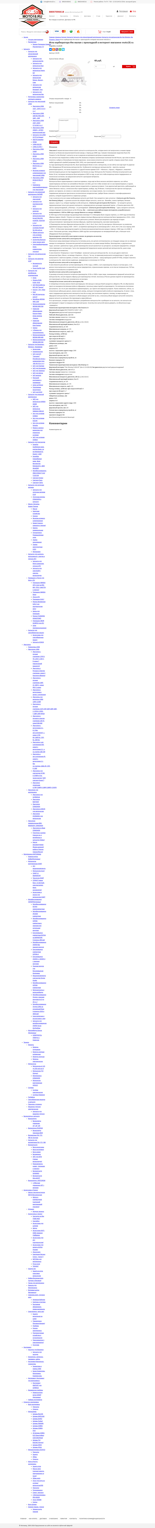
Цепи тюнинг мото (39, 242)
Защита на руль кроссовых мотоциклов (38, 1273)
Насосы (35, 516)
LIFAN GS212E (37, 144)
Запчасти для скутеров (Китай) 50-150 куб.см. (38, 228)
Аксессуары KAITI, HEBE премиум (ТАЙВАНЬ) (39, 1233)
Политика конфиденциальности (92, 1519)
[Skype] (63, 49)
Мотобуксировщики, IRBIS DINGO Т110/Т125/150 (40, 473)
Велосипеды (32, 1119)
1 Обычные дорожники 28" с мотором (38, 1185)
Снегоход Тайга (38, 483)
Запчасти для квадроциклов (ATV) (38, 204)
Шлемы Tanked (38, 1421)
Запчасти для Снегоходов (36, 442)
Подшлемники (38, 1490)
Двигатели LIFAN (33, 649)
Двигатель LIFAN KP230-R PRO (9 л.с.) (38, 180)
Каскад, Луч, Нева (39, 290)
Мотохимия (37, 552)
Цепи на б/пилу (38, 385)
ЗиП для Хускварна (39, 368)
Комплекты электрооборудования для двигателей (40, 187)
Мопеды (31, 1045)
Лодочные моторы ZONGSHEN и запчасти (39, 499)
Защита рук (32, 1269)
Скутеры (31, 1088)
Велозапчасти (32, 1145)
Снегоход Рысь (37, 480)
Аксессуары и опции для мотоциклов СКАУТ (39, 895)
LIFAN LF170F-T (37, 147)
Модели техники (38, 1211)
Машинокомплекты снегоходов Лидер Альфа (39, 978)
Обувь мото (36, 1478)
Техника (26, 1042)
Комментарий (53, 131)
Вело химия (37, 1152)
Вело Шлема (32, 1504)
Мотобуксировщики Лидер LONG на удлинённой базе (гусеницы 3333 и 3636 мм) (39, 1009)
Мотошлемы (32, 1412)
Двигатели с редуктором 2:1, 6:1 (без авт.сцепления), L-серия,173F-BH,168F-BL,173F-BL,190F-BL (39, 733)
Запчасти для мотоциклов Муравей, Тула (38, 87)
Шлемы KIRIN (37, 1445)
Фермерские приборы (35, 1390)
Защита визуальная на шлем (37, 1316)
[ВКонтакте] (50, 49)
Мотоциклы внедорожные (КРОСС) (37, 1083)
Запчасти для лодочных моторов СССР (39, 492)
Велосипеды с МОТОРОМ (36, 1180)
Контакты (132, 16)
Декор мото (36, 1252)
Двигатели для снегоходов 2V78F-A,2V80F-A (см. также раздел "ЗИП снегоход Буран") (39, 775)
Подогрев (36, 1345)
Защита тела (37, 1466)
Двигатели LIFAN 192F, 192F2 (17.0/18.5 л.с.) (38, 123)
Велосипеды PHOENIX (35, 1128)
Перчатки (36, 1407)
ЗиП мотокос (37, 375)
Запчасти (27, 49)
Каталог (52, 16)
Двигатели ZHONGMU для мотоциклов (38, 816)
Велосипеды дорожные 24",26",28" (37, 1123)
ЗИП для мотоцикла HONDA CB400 (39, 401)
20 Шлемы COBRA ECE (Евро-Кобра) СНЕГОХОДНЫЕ (38, 1435)
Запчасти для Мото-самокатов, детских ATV (38, 563)
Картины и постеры (39, 1302)
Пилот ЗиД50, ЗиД (39, 268)
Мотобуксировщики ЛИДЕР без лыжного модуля (39, 945)
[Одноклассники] (53, 49)
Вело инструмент (38, 1150)
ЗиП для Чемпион (39, 371)
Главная (23, 1519)
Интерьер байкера (39, 1300)
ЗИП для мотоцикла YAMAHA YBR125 (38, 409)
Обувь (35, 1457)
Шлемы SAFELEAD (38, 1416)
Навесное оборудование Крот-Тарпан (37, 323)
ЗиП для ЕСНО (37, 392)
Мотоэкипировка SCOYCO (36, 1450)
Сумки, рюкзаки (38, 1493)
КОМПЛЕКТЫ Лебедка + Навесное (37, 1037)
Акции (26, 37)
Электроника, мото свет (36, 1311)
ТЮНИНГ (36, 1266)
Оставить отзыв (114, 108)
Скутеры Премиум (39, 1095)
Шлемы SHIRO (37, 1419)
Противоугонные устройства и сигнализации (38, 1335)
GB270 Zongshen (38, 140)
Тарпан (35, 328)
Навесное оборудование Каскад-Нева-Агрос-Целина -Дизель (37, 313)
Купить (128, 66)
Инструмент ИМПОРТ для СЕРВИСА (37, 1385)
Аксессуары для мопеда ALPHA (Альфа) (38, 1247)
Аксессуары (37, 349)
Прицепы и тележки (35, 1104)
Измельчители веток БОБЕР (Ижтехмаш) (38, 1395)
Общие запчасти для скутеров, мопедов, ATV (38, 235)
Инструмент (27, 1347)
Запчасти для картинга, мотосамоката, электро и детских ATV (36, 556)
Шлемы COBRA (38, 1426)
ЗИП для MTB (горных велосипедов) (37, 1159)
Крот (34, 292)
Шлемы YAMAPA (38, 1423)
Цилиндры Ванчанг (39, 240)
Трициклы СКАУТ (38, 878)
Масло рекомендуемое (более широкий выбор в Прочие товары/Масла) (38, 847)
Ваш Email (52, 136)
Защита (35, 1454)
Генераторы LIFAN (34, 647)
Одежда (35, 1409)
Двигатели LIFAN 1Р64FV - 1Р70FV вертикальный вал (39, 130)
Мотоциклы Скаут (39, 871)
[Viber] (56, 49)
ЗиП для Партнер (38, 366)
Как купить (64, 16)
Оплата (76, 16)
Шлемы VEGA (37, 1447)
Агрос (34, 278)
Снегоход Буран (38, 478)
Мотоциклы (32, 1064)
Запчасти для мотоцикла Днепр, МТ (39, 70)
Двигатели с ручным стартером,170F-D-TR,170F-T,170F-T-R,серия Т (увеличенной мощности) (39, 659)
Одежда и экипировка (31, 1402)
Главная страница (55, 37)
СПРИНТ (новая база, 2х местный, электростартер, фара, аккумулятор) (39, 885)
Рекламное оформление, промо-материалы (39, 1307)
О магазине (53, 1519)
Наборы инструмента (35, 1400)
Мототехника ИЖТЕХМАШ (32, 854)
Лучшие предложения (35, 39)
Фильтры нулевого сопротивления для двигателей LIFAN (39, 173)
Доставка (87, 16)
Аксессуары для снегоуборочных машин (38, 637)
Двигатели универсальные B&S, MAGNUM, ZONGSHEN (35, 823)
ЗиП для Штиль (38, 373)
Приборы (36, 1326)
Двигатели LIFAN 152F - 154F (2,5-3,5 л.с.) (39, 108)
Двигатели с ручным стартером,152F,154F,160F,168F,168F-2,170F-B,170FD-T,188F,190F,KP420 (45, 709)
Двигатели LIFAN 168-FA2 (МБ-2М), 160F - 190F (38, 116)
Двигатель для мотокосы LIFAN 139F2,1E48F (38, 699)
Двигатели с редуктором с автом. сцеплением (39, 692)
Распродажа (32, 42)
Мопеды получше (38, 1057)
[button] (89, 62)
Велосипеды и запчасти (32, 1116)
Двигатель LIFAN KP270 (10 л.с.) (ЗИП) (38, 166)
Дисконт (121, 16)
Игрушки (31, 1209)
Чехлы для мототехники (36, 1283)
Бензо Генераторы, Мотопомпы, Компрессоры (39, 1373)
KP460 (35, 142)
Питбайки (31, 1097)
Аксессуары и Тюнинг (31, 1190)
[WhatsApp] (60, 49)
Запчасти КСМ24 (38, 642)
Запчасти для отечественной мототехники (33, 54)
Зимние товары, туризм (36, 1507)
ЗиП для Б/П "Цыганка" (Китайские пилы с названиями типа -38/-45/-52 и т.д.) (39, 358)
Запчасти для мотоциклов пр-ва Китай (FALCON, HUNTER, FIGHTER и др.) (39, 218)
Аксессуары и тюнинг (35, 1214)
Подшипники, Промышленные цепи (38, 535)
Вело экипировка (34, 1404)
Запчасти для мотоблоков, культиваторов (33, 273)
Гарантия (109, 16)
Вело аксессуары (38, 1147)
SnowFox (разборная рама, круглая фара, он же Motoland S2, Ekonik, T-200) (38, 449)
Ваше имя (97, 136)
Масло (35, 509)
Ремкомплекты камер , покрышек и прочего (39, 1166)
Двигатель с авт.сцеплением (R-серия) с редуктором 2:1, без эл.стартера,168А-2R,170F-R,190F (41, 761)
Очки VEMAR (37, 1500)
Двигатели (27, 645)
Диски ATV (36, 597)
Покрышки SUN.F (38, 599)
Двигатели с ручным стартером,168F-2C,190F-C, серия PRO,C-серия (38, 682)
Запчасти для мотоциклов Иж (112, 37)
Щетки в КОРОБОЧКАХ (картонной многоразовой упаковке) (37, 1202)
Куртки (35, 1502)
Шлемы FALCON (38, 1414)
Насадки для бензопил (36, 1350)
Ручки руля (36, 1264)
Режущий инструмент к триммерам (37, 380)
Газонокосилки (38, 352)
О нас (98, 16)
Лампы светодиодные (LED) (37, 547)
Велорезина (37, 1154)
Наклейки (36, 1221)
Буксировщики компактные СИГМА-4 (38, 952)
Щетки (35, 1228)
